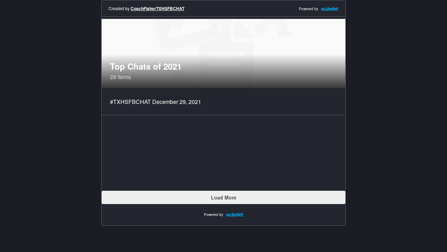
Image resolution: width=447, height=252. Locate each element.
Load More (223, 197)
